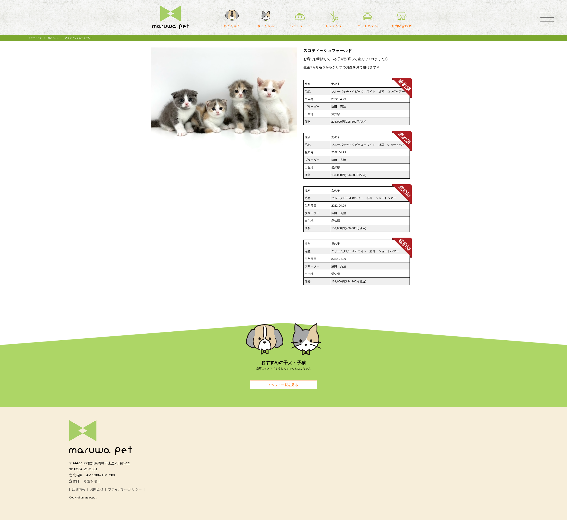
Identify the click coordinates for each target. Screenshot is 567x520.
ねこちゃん (53, 37)
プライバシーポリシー (125, 489)
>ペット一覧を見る (283, 384)
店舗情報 (78, 489)
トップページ (35, 37)
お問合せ (96, 489)
